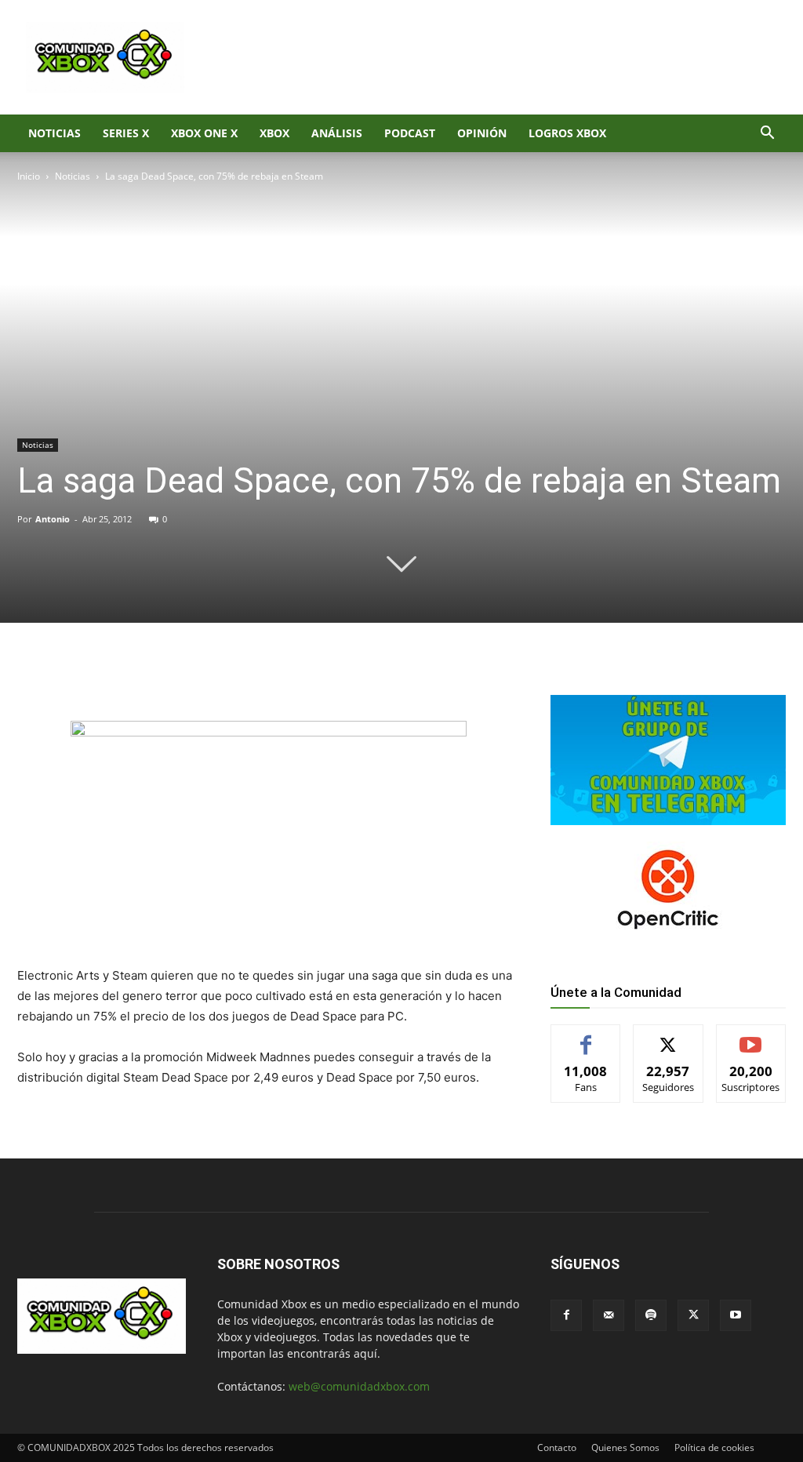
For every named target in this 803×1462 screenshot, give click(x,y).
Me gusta (586, 1036)
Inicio (28, 176)
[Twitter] (164, 676)
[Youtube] (735, 1315)
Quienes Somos (625, 1447)
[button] (767, 134)
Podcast (409, 132)
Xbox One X (204, 132)
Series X (126, 132)
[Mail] (608, 1315)
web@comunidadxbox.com (359, 1386)
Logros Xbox (567, 132)
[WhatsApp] (200, 676)
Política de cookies (714, 1447)
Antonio (52, 519)
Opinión (482, 132)
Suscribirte (751, 1036)
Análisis (336, 132)
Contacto (556, 1447)
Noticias (54, 132)
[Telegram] (237, 676)
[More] (273, 676)
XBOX (274, 132)
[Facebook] (128, 676)
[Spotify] (651, 1315)
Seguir (668, 1036)
